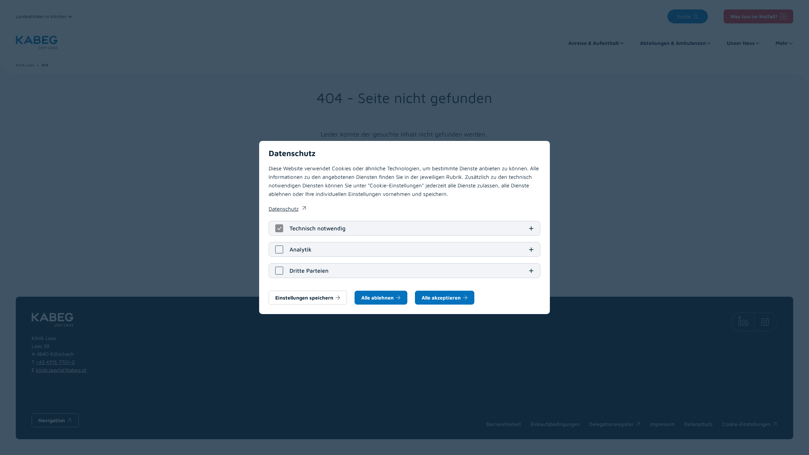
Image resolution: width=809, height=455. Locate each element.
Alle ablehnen (377, 297)
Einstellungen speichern (304, 297)
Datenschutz (287, 209)
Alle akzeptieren (441, 297)
